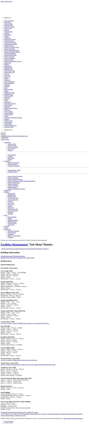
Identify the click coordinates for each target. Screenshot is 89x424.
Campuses (7, 110)
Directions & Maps (9, 92)
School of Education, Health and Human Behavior (12, 52)
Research (6, 99)
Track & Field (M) (9, 81)
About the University (10, 103)
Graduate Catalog (9, 45)
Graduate (6, 33)
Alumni (6, 116)
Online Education (9, 41)
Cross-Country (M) (9, 70)
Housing (6, 30)
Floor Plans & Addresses (16, 257)
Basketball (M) (8, 67)
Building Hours (5, 257)
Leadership (7, 106)
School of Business (9, 49)
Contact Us (46, 249)
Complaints (63, 414)
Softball (6, 78)
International (7, 35)
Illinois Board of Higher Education (73, 418)
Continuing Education (10, 42)
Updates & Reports (20, 249)
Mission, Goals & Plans (10, 108)
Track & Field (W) (9, 83)
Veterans (6, 119)
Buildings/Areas (8, 94)
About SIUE (7, 102)
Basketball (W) (8, 69)
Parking (6, 91)
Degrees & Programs (10, 39)
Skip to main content (6, 1)
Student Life (7, 63)
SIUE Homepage (9, 20)
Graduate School (8, 60)
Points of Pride (8, 105)
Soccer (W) (7, 77)
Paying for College (9, 27)
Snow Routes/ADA (28, 257)
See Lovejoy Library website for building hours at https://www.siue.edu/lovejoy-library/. (25, 323)
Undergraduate (8, 31)
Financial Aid (8, 28)
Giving (6, 100)
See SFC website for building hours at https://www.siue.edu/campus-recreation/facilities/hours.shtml (28, 364)
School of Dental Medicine (11, 50)
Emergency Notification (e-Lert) (17, 415)
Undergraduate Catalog (10, 44)
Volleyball (7, 85)
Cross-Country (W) (9, 72)
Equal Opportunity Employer (74, 414)
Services (28, 249)
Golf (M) (6, 74)
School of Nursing (9, 56)
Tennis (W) (7, 80)
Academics (7, 38)
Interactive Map (8, 89)
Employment (4, 415)
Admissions (7, 22)
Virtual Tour (7, 97)
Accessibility (26, 414)
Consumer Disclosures (53, 414)
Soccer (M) (7, 75)
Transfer (6, 36)
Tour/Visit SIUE (12, 223)
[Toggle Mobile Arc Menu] (4, 138)
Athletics (6, 64)
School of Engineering (10, 55)
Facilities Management (14, 244)
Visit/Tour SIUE (8, 25)
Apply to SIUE (8, 24)
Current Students (8, 113)
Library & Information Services (12, 61)
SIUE (7, 414)
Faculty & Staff (8, 114)
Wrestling (6, 86)
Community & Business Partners (13, 117)
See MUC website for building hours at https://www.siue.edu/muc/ (19, 360)
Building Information (36, 249)
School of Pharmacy (9, 58)
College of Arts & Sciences (11, 47)
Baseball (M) (7, 66)
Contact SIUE (34, 414)
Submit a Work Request (7, 249)
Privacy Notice (42, 414)
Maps (5, 88)
